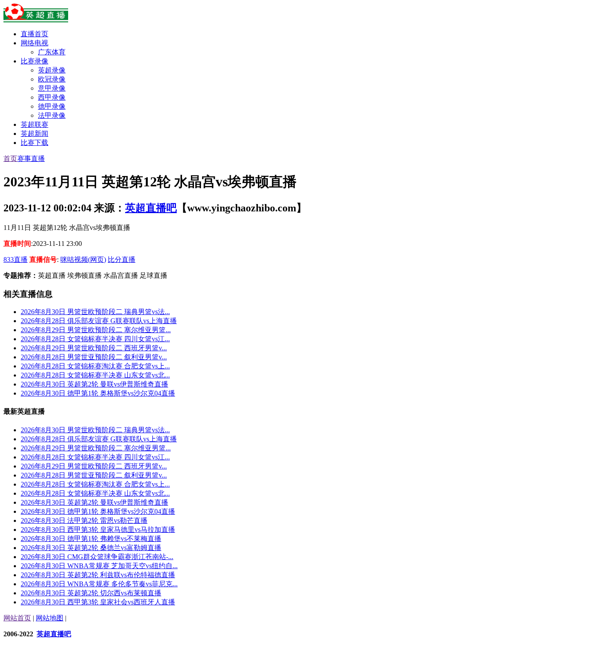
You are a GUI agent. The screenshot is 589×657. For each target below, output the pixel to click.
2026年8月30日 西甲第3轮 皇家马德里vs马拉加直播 (98, 529)
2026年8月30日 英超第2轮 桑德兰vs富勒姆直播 (91, 547)
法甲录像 (52, 115)
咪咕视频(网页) (83, 259)
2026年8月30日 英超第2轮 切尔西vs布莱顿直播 (91, 593)
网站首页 (17, 618)
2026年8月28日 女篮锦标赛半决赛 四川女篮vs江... (95, 339)
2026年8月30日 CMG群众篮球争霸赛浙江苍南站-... (97, 556)
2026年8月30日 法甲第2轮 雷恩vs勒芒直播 (84, 520)
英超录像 (52, 70)
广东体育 (52, 52)
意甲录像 (52, 88)
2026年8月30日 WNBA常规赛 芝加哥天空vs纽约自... (99, 565)
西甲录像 (52, 97)
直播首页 (34, 34)
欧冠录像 (52, 79)
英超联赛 (34, 124)
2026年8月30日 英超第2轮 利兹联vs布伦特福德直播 (98, 574)
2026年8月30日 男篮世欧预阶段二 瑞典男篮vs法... (95, 311)
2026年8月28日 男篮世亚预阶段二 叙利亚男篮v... (94, 357)
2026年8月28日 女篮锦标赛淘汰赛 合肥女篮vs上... (95, 366)
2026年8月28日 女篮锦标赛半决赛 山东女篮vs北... (95, 375)
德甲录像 (52, 106)
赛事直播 (31, 158)
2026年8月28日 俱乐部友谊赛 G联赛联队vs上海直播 (99, 320)
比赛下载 (34, 142)
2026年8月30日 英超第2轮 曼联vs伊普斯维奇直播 (94, 384)
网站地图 (49, 618)
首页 (10, 158)
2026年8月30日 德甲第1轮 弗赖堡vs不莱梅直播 (91, 538)
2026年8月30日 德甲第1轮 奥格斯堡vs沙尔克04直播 (98, 393)
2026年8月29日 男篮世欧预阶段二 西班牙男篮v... (94, 348)
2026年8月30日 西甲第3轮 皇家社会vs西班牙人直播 (98, 602)
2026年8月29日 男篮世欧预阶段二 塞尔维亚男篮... (96, 329)
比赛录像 (34, 61)
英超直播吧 (151, 208)
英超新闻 (34, 133)
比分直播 (121, 259)
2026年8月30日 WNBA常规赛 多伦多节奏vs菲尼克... (99, 584)
